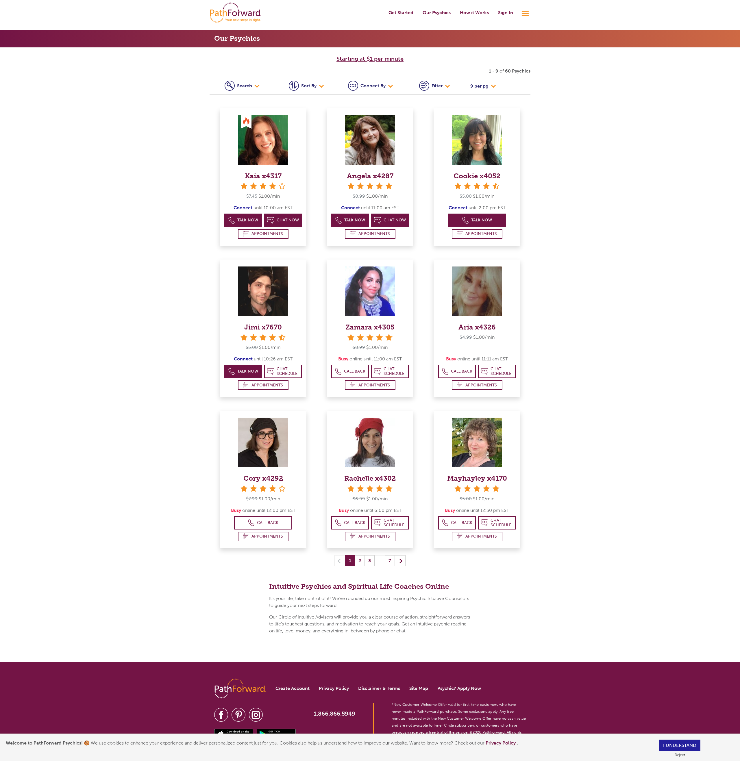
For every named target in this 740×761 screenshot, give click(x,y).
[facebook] (221, 714)
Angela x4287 (370, 176)
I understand (679, 745)
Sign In (505, 12)
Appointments (267, 233)
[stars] (370, 186)
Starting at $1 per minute (370, 58)
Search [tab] (245, 85)
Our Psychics (437, 12)
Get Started (400, 12)
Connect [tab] (373, 85)
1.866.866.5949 (334, 713)
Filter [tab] (438, 85)
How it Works (474, 12)
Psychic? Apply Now (459, 688)
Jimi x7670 (263, 327)
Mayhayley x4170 (477, 478)
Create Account (292, 688)
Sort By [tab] (309, 85)
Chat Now (288, 220)
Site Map (418, 688)
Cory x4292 (263, 478)
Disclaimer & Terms (379, 688)
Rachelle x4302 (370, 478)
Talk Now (247, 220)
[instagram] (256, 714)
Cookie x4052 (477, 176)
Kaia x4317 (263, 176)
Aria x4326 (477, 327)
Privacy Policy (501, 743)
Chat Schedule (287, 371)
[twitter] (238, 714)
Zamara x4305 (370, 327)
